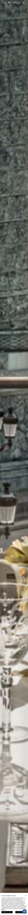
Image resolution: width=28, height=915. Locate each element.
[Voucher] (23, 3)
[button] (24, 911)
